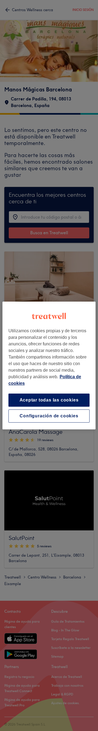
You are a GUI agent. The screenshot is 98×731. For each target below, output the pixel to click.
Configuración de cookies (49, 416)
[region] (49, 366)
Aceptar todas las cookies (49, 400)
